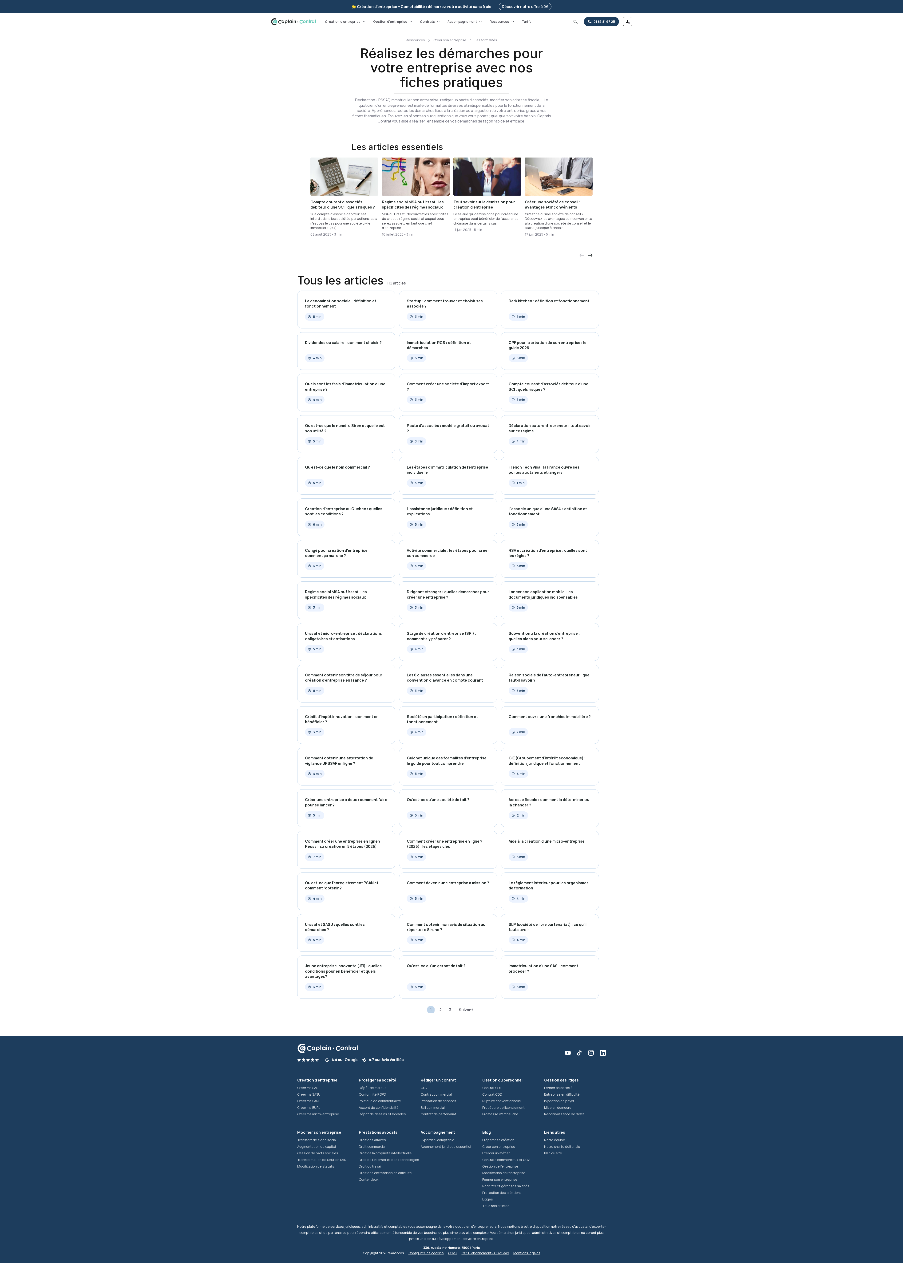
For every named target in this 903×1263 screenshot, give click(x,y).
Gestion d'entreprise (390, 21)
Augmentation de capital (316, 1146)
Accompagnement (462, 21)
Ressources (499, 21)
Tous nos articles (495, 1206)
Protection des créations (502, 1192)
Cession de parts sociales (317, 1153)
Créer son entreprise (449, 40)
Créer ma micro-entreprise (318, 1114)
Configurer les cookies (426, 1253)
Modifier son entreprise (319, 1132)
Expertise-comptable (437, 1140)
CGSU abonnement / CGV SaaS (485, 1253)
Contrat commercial (436, 1094)
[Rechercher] (575, 21)
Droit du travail (370, 1166)
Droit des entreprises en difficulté (385, 1173)
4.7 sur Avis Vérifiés (386, 1059)
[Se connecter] (627, 21)
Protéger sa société (377, 1080)
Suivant (466, 1009)
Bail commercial (433, 1107)
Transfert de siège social (317, 1140)
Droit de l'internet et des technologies (389, 1159)
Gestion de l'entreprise (500, 1166)
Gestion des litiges (561, 1080)
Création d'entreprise (342, 21)
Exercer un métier (496, 1153)
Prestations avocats (378, 1132)
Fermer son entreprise (499, 1179)
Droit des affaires (372, 1140)
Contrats (427, 21)
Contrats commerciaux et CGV (506, 1159)
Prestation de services (438, 1101)
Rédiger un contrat (438, 1080)
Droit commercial (372, 1146)
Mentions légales (526, 1253)
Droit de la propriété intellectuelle (385, 1153)
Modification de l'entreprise (503, 1173)
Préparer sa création (498, 1140)
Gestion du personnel (502, 1080)
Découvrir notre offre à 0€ (525, 6)
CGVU (452, 1253)
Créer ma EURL (308, 1107)
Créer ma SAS (307, 1087)
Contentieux (368, 1179)
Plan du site (553, 1153)
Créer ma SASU (309, 1094)
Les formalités (486, 40)
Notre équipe (554, 1140)
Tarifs (526, 21)
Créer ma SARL (308, 1101)
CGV (424, 1087)
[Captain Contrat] (293, 21)
